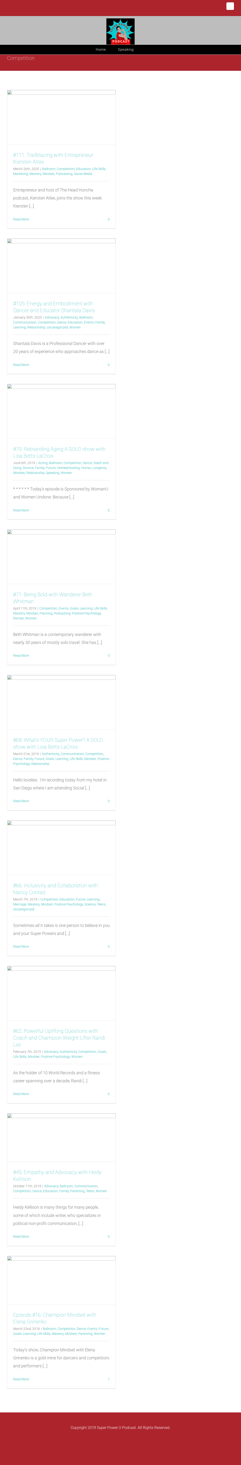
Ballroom (48, 169)
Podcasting (64, 174)
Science (90, 904)
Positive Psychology (86, 613)
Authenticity (69, 317)
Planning (46, 613)
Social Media (83, 174)
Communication (24, 322)
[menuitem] (107, 49)
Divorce (28, 468)
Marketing (20, 174)
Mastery (35, 174)
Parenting (77, 1191)
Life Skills (98, 169)
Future (51, 468)
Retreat (18, 618)
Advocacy (52, 317)
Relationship (36, 327)
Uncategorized (57, 327)
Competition (66, 169)
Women (75, 327)
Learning (19, 327)
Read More (21, 219)
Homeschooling (68, 468)
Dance (61, 322)
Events (89, 322)
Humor (86, 468)
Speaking (52, 473)
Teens (101, 904)
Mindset (48, 174)
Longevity (99, 468)
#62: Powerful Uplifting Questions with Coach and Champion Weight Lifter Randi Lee (59, 1038)
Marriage (19, 904)
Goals (74, 608)
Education (83, 169)
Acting (43, 463)
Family (100, 322)
